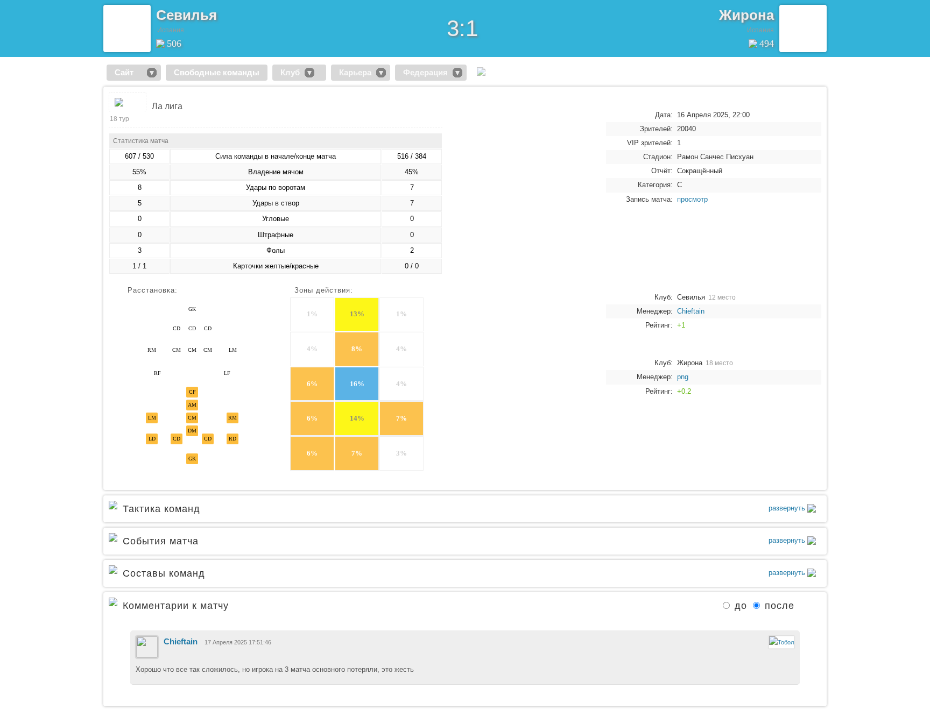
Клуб (290, 72)
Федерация (425, 72)
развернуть (788, 508)
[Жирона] (803, 28)
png (682, 377)
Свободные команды (216, 72)
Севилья (186, 15)
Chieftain (690, 311)
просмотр (692, 199)
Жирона (746, 15)
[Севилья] (127, 28)
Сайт (128, 72)
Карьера (355, 72)
